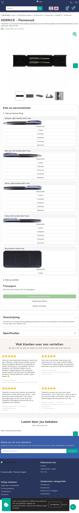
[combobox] (21, 8)
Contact (43, 466)
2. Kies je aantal (11, 280)
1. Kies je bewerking (13, 113)
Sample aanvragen (39, 306)
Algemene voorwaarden (10, 485)
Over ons (43, 472)
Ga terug (5, 15)
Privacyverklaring (7, 488)
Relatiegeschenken (25, 15)
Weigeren (64, 504)
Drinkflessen (45, 485)
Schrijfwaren (38, 15)
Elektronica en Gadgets (49, 491)
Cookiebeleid (6, 491)
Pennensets (49, 15)
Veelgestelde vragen (48, 469)
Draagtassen (45, 494)
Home (13, 15)
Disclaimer (5, 494)
